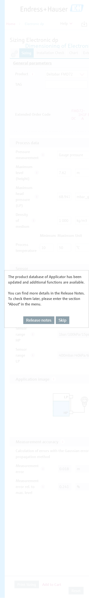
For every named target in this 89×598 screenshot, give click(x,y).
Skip (62, 320)
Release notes (39, 320)
